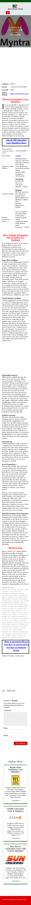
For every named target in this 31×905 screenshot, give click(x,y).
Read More (15, 800)
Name (6, 728)
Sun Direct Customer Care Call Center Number (16, 848)
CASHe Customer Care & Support (15, 810)
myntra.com (11, 690)
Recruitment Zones (15, 9)
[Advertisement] (15, 66)
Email (6, 735)
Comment (8, 710)
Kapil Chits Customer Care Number (15, 769)
